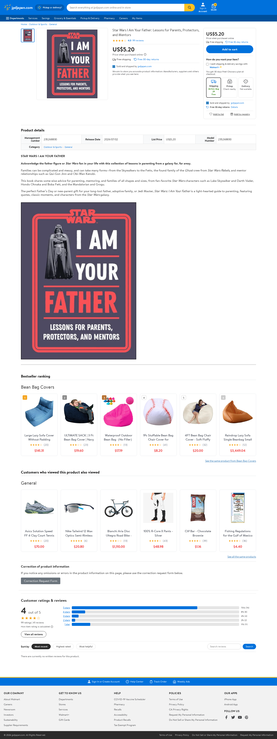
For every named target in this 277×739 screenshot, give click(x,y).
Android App (231, 704)
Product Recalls (122, 719)
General (53, 24)
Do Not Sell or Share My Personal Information (193, 719)
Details (234, 107)
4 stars (66, 611)
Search (249, 646)
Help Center (136, 681)
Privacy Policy (176, 704)
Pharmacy (109, 18)
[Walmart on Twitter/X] (233, 717)
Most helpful (86, 646)
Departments (17, 18)
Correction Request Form (40, 581)
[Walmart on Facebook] (226, 717)
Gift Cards (64, 719)
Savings (46, 18)
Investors (8, 714)
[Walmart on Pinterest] (247, 717)
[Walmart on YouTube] (240, 717)
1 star (67, 624)
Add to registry (242, 114)
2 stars (66, 620)
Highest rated (63, 646)
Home (24, 24)
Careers (123, 18)
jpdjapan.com (145, 66)
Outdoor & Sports (38, 24)
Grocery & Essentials (65, 18)
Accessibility (120, 714)
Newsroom (9, 709)
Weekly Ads (183, 681)
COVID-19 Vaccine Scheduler (129, 699)
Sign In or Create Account (106, 681)
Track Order (160, 681)
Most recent (41, 646)
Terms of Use (176, 699)
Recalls (117, 709)
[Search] (189, 7)
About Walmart (12, 699)
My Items (137, 18)
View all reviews (33, 634)
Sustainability (11, 719)
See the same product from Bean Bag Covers (230, 461)
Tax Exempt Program (125, 725)
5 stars (66, 607)
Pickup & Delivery (89, 18)
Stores (62, 704)
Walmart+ (64, 714)
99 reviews (138, 40)
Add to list (218, 114)
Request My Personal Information (186, 714)
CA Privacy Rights (178, 709)
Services (32, 18)
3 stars (66, 616)
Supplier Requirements (16, 725)
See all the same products (241, 556)
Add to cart (229, 49)
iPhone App (230, 699)
